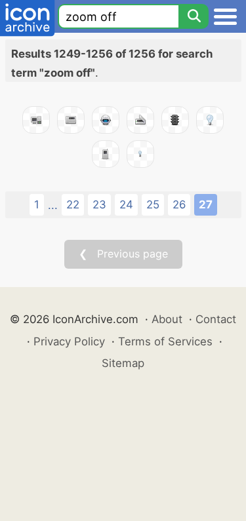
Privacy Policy (69, 341)
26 (179, 204)
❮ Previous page (123, 253)
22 (72, 204)
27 (206, 204)
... (53, 205)
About (167, 319)
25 (152, 204)
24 (126, 204)
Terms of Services (165, 341)
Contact (215, 319)
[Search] (193, 16)
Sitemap (123, 363)
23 (99, 204)
